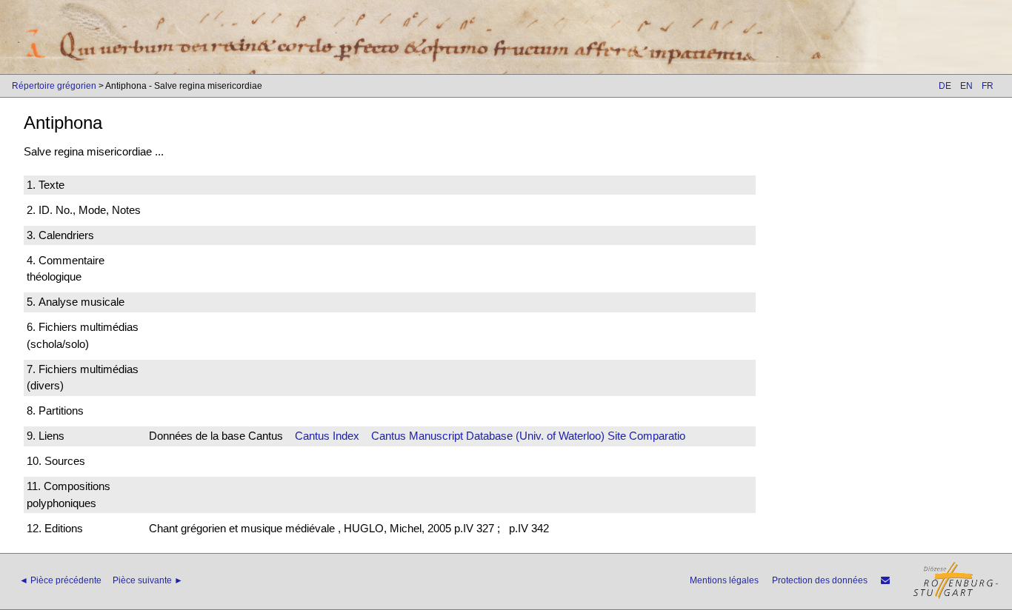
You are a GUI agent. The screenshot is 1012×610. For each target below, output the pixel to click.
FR (987, 86)
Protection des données (820, 580)
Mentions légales (724, 580)
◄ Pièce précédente (60, 580)
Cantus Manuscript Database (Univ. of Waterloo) (488, 435)
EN (966, 86)
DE (945, 86)
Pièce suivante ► (148, 580)
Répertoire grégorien (54, 86)
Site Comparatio (646, 435)
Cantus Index (327, 435)
